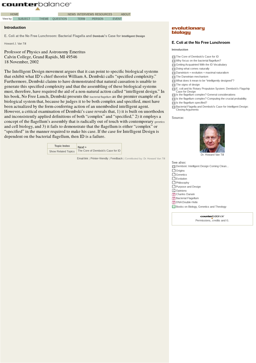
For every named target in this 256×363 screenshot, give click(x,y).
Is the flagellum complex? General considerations (206, 94)
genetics (159, 121)
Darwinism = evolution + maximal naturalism (202, 72)
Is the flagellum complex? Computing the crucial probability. (211, 98)
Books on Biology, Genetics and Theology (201, 206)
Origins (180, 170)
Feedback (116, 158)
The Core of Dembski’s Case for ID (99, 150)
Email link (82, 158)
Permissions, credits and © (212, 220)
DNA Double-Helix (187, 202)
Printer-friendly (99, 158)
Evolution (181, 178)
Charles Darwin (185, 194)
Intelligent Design (133, 36)
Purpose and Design (188, 186)
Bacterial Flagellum (187, 198)
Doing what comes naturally (193, 68)
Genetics (181, 174)
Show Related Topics (62, 151)
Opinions (181, 190)
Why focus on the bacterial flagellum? (198, 60)
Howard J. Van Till (15, 43)
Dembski (98, 36)
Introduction (180, 49)
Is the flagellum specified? (191, 102)
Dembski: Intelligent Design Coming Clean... (202, 166)
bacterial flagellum (100, 96)
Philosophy (182, 182)
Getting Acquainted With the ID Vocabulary (201, 64)
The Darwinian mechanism (192, 76)
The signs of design (188, 84)
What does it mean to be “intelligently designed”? (205, 80)
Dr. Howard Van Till (212, 154)
